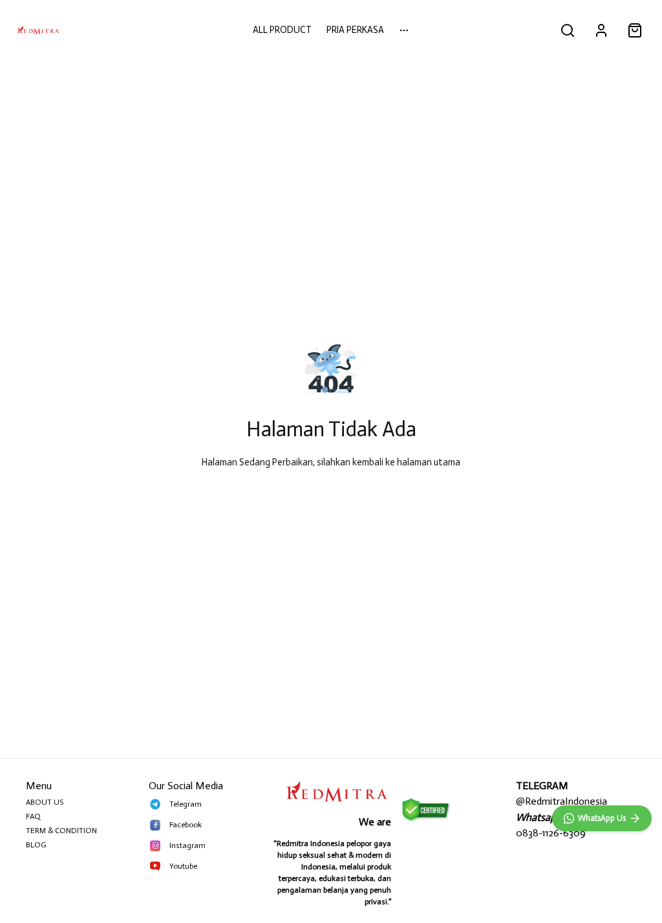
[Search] (567, 30)
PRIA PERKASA (355, 30)
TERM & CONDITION (61, 830)
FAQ (33, 816)
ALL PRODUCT (282, 30)
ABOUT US (44, 802)
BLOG (36, 844)
